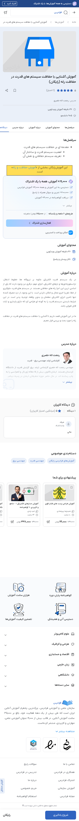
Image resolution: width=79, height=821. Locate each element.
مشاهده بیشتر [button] (67, 731)
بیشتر (69, 205)
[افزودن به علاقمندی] (71, 487)
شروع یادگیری (60, 815)
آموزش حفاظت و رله (24, 167)
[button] (39, 12)
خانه (74, 22)
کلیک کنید (11, 3)
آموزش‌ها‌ (59, 22)
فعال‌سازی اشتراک (41, 223)
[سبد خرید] (5, 12)
